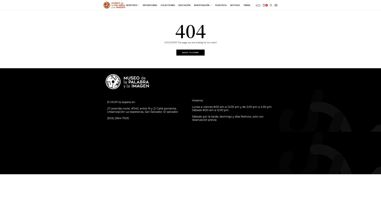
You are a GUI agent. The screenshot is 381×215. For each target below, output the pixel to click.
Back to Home (190, 52)
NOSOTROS (131, 5)
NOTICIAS (235, 5)
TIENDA (246, 5)
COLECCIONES (168, 5)
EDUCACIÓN (184, 5)
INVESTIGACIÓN (202, 5)
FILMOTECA (221, 5)
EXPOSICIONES (150, 5)
